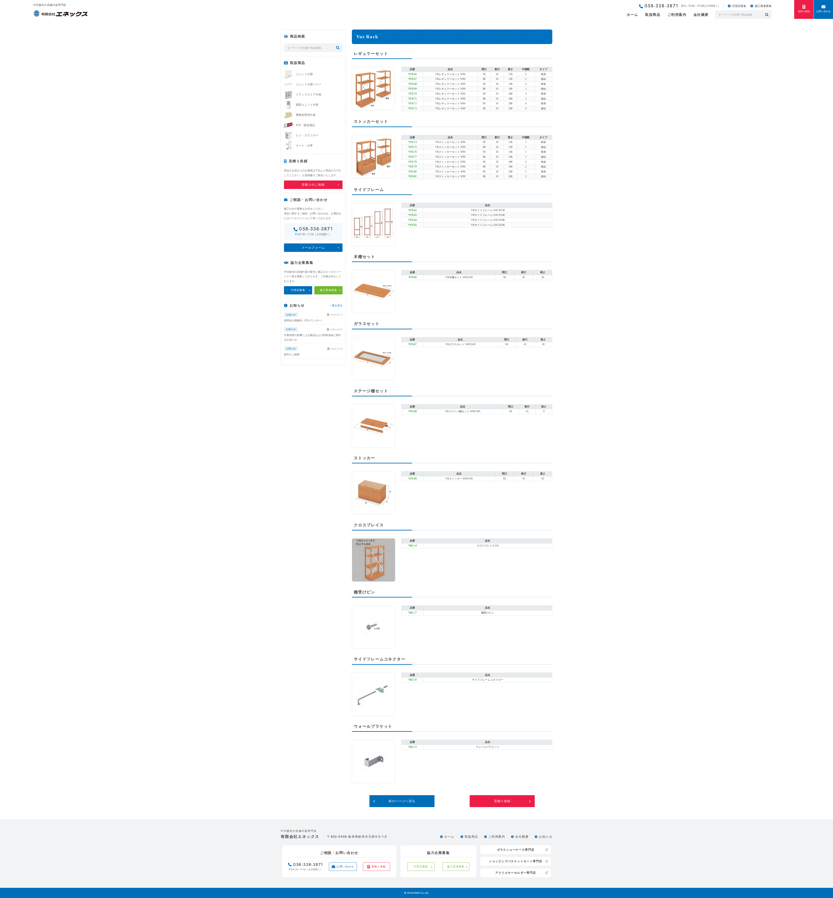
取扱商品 (652, 14)
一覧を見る (336, 305)
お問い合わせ (823, 11)
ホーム (632, 14)
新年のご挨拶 (292, 354)
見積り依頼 (804, 11)
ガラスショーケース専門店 (516, 849)
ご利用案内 (677, 14)
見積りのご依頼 (313, 184)
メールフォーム (313, 247)
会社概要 (701, 14)
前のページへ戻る (402, 801)
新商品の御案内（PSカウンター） (303, 320)
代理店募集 (739, 6)
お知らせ (545, 836)
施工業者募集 (763, 6)
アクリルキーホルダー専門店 (515, 872)
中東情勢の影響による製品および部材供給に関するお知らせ (312, 337)
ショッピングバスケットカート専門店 (515, 861)
